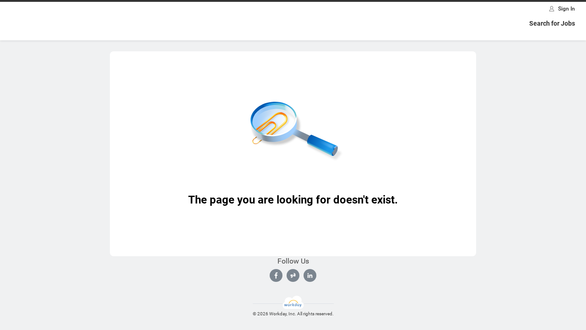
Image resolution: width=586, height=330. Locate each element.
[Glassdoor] (293, 275)
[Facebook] (276, 275)
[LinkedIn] (310, 275)
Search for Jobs (552, 23)
